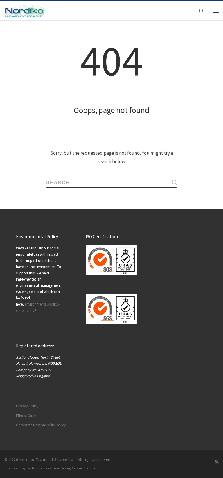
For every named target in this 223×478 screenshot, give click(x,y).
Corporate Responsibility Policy (41, 425)
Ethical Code (26, 415)
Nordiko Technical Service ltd (46, 459)
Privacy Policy (27, 406)
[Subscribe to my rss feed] (217, 462)
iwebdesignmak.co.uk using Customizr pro (60, 468)
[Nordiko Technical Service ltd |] (25, 10)
